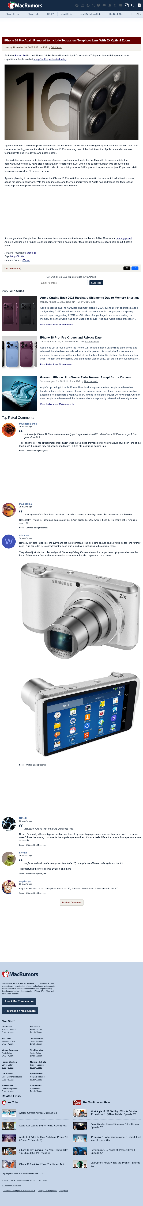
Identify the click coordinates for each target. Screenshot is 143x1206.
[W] (9, 547)
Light (61, 1191)
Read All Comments (72, 902)
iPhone (26, 260)
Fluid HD (47, 1191)
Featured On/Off (10, 1191)
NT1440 (23, 818)
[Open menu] (4, 5)
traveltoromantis (28, 423)
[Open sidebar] (139, 5)
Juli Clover (56, 47)
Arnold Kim (7, 1026)
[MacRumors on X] (93, 5)
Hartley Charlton (9, 1062)
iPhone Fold (33, 14)
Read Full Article (48, 324)
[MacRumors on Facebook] (88, 5)
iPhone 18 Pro (12, 14)
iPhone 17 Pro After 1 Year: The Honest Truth (42, 1164)
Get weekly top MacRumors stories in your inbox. (71, 277)
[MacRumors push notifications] (109, 5)
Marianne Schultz (38, 1062)
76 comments (66, 324)
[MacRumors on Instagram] (82, 5)
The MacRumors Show (96, 1102)
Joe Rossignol (92, 341)
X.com (10, 1032)
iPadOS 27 (66, 14)
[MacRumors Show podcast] (77, 5)
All (139, 14)
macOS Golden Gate (90, 14)
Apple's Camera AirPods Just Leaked (38, 1113)
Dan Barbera (7, 1074)
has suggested (124, 238)
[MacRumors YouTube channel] (104, 5)
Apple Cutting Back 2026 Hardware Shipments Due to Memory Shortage (89, 297)
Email (4, 1032)
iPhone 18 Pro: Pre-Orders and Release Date (70, 337)
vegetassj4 (25, 881)
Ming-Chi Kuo (40, 59)
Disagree (43, 451)
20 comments (66, 364)
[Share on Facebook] (134, 268)
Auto (55, 1191)
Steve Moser (7, 1085)
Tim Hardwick (91, 381)
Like (36, 451)
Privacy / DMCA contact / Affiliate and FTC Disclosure (24, 1180)
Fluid (40, 1191)
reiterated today (57, 59)
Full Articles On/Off (27, 1191)
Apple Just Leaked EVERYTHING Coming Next (43, 1125)
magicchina (25, 504)
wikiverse (24, 535)
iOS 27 (50, 14)
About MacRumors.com (19, 1001)
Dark (66, 1191)
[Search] (134, 5)
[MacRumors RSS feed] (115, 5)
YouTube (13, 1102)
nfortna (23, 852)
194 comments (66, 404)
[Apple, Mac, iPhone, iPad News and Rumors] (25, 9)
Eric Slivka (35, 1026)
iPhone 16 (20, 55)
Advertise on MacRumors (20, 1010)
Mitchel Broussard (10, 1050)
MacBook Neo (116, 14)
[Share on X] (126, 268)
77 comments (13, 268)
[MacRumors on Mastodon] (98, 5)
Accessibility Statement (11, 1185)
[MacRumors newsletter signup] (121, 5)
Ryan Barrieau (36, 1074)
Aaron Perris (36, 1085)
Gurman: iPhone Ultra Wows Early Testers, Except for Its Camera (85, 377)
